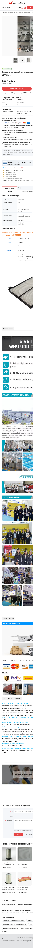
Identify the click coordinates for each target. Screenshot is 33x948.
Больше (4, 931)
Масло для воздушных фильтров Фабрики (14, 924)
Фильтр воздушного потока (10, 928)
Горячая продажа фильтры (24, 904)
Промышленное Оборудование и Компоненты (19, 12)
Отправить (18, 834)
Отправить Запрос (16, 89)
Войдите (5, 180)
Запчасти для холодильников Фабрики (13, 920)
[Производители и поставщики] (16, 3)
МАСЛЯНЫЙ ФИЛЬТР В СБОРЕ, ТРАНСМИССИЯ (15, 904)
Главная (4, 12)
